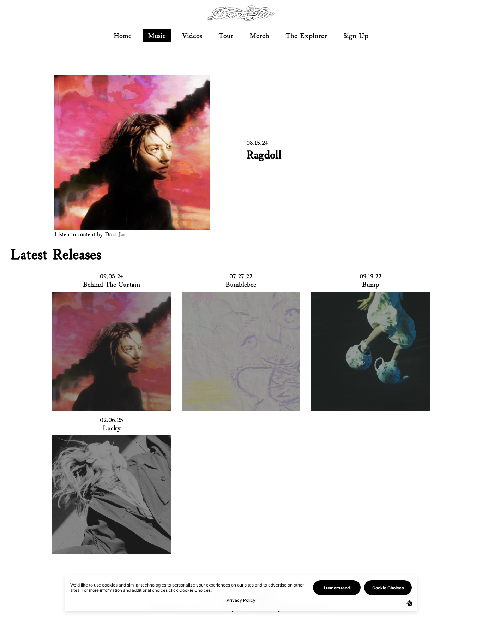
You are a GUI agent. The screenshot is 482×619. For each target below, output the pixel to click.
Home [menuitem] (123, 35)
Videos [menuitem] (192, 35)
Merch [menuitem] (259, 35)
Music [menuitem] (157, 35)
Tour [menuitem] (225, 35)
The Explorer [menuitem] (306, 35)
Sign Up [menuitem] (355, 35)
